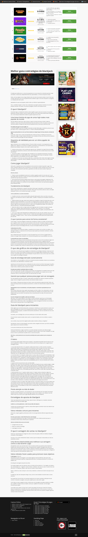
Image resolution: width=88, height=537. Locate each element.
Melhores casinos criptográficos (18, 505)
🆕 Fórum (84, 1)
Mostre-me (17, 88)
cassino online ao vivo (26, 155)
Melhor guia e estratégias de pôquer (42, 509)
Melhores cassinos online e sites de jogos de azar (21, 504)
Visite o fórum (14, 520)
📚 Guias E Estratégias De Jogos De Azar (69, 1)
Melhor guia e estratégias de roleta (41, 510)
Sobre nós (37, 520)
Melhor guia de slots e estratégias (41, 513)
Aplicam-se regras (41, 13)
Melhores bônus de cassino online (18, 510)
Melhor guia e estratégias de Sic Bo (42, 512)
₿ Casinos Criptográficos (23, 1)
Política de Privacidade (39, 524)
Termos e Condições (39, 525)
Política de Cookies (38, 522)
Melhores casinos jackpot (17, 506)
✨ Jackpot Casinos (46, 1)
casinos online (29, 197)
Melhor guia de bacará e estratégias (42, 505)
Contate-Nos (37, 521)
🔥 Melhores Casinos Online (8, 1)
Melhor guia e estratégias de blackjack (42, 507)
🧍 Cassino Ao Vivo (35, 1)
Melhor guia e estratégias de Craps (41, 508)
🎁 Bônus (55, 1)
